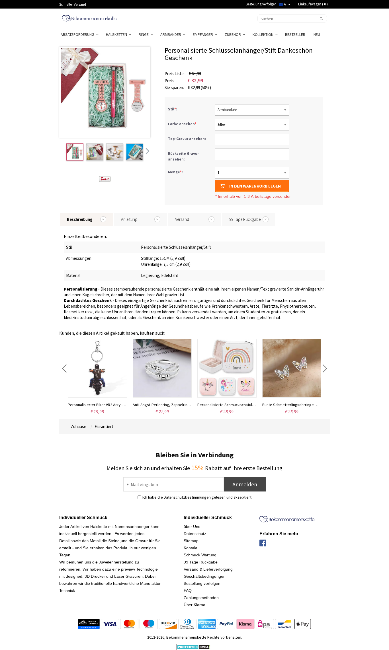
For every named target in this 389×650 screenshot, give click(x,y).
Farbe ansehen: (183, 124)
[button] (64, 368)
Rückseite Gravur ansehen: (183, 156)
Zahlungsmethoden (201, 597)
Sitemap (191, 540)
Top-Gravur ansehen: (187, 138)
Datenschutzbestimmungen (187, 497)
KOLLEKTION (264, 34)
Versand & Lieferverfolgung (208, 569)
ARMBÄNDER (171, 34)
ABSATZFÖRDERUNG (78, 34)
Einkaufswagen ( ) (313, 4)
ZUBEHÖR (234, 34)
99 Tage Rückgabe (201, 562)
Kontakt (190, 548)
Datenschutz (195, 533)
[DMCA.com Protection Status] (193, 646)
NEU (317, 34)
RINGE (144, 34)
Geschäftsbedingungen (205, 576)
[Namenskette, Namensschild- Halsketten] (89, 17)
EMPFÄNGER (204, 34)
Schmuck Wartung (200, 555)
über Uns (192, 526)
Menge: (175, 172)
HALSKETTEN (117, 34)
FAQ (188, 590)
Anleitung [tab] (129, 219)
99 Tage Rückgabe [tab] (245, 219)
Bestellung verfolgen (261, 4)
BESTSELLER (295, 34)
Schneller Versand (72, 4)
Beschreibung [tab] (80, 219)
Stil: (173, 109)
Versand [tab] (182, 219)
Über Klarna (194, 604)
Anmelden (244, 484)
